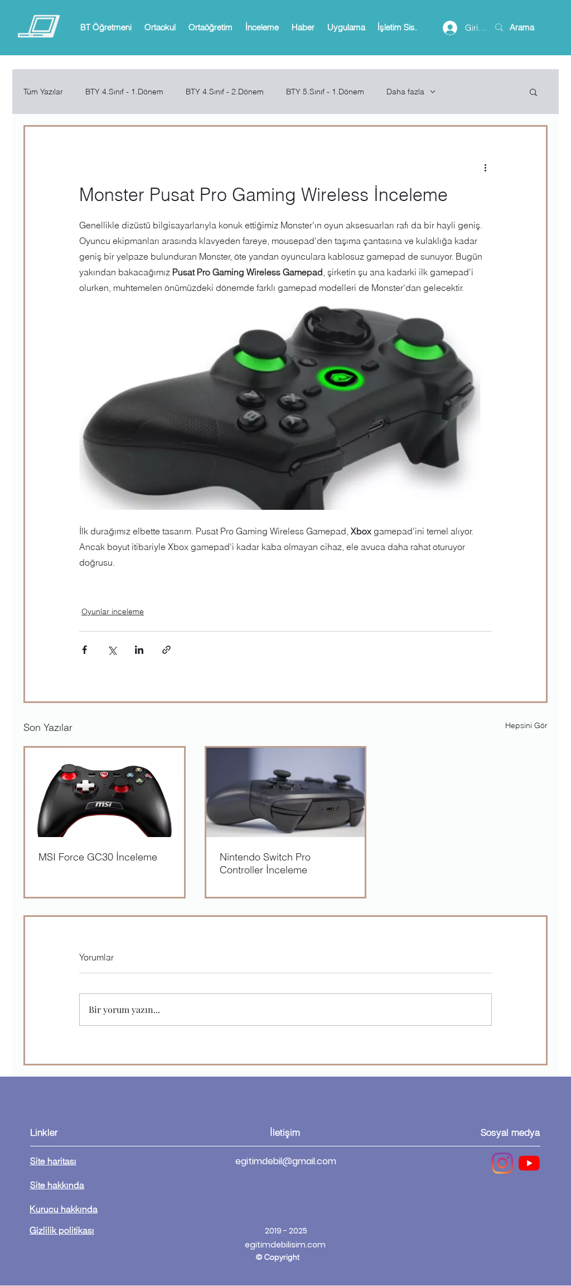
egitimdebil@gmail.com (285, 1161)
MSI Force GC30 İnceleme (97, 856)
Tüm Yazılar (43, 92)
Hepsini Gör (526, 725)
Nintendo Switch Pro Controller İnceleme (265, 863)
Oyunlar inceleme (112, 611)
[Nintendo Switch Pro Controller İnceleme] (285, 792)
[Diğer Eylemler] (485, 167)
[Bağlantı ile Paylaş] (166, 649)
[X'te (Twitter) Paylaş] (112, 649)
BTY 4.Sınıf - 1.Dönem (124, 92)
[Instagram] (502, 1163)
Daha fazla (405, 92)
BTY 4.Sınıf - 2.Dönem (225, 92)
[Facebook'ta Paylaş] (84, 649)
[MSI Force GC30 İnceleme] (104, 792)
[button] (106, 27)
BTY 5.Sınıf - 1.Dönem (325, 92)
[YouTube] (529, 1163)
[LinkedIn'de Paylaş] (139, 649)
